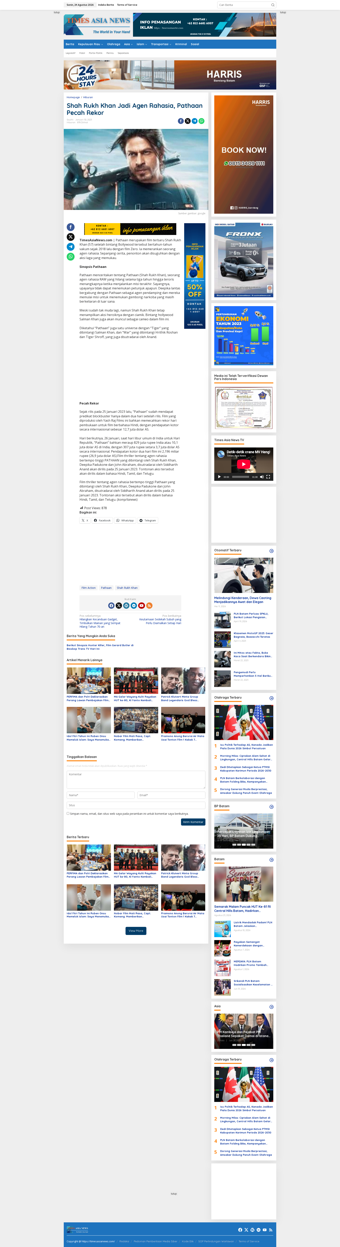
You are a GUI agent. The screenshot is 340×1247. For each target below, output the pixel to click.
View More (136, 931)
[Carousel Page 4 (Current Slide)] (248, 845)
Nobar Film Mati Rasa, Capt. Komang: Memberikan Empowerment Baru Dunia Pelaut (135, 737)
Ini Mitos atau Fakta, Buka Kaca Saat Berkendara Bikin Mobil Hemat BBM (252, 654)
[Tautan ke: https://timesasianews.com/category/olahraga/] (271, 698)
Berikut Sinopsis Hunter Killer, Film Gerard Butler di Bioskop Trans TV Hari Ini (100, 647)
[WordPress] (126, 605)
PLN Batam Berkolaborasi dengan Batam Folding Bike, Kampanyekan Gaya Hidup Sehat (243, 779)
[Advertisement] (49, 69)
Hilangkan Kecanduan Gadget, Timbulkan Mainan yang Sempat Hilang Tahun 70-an (99, 621)
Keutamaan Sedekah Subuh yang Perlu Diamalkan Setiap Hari (160, 619)
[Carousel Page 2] (239, 845)
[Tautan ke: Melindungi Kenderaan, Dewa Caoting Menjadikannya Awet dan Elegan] (243, 575)
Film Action (88, 588)
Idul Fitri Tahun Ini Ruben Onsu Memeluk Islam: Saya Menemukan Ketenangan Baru (88, 737)
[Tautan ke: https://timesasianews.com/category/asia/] (271, 1007)
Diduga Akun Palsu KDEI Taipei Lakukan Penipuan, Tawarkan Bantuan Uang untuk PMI (240, 1034)
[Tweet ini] (188, 121)
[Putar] (219, 477)
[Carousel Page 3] (244, 845)
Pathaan (106, 588)
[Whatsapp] (201, 121)
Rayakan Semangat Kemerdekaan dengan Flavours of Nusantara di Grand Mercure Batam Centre (253, 943)
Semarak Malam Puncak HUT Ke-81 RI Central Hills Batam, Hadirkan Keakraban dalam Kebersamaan (242, 909)
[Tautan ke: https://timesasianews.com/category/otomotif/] (271, 551)
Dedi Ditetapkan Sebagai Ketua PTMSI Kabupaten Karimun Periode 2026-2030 (245, 768)
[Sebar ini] (181, 121)
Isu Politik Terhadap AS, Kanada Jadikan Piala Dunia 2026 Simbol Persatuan (246, 746)
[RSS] (149, 605)
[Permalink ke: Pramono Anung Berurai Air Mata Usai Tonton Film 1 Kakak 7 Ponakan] (183, 719)
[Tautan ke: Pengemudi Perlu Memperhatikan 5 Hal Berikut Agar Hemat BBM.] (222, 678)
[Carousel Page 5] (253, 845)
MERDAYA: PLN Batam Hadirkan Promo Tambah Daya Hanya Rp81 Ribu (250, 963)
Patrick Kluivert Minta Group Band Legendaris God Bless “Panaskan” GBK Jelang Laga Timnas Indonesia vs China (180, 698)
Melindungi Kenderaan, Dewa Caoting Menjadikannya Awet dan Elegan (242, 600)
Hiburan (71, 122)
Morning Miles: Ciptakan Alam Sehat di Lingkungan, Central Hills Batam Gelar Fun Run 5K (245, 757)
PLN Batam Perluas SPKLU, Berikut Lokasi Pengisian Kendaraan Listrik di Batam (252, 615)
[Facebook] (111, 605)
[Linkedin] (134, 605)
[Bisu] (262, 477)
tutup (57, 12)
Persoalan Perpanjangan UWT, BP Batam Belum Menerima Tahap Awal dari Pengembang (243, 834)
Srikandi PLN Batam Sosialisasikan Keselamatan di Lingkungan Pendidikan (253, 982)
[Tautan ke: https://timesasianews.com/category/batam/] (271, 859)
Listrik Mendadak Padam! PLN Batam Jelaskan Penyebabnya (253, 924)
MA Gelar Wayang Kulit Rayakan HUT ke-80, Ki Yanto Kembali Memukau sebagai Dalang (135, 698)
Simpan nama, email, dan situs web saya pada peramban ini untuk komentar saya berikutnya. (129, 813)
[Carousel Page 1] (234, 845)
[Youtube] (141, 605)
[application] (243, 464)
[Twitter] (119, 605)
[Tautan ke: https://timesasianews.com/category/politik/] (271, 806)
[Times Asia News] (98, 24)
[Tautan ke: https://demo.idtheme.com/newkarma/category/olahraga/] (271, 1060)
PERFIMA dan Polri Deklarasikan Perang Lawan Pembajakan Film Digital (87, 698)
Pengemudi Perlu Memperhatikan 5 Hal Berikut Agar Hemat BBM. (253, 674)
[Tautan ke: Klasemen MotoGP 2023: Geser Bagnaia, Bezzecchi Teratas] (222, 639)
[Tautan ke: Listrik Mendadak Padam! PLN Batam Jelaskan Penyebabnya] (222, 928)
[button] (273, 5)
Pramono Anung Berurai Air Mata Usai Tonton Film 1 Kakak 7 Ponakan (182, 737)
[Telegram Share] (195, 121)
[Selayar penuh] (268, 477)
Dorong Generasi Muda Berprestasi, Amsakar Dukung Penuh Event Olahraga (246, 791)
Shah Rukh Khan (127, 588)
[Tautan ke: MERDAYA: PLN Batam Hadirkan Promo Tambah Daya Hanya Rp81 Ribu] (222, 967)
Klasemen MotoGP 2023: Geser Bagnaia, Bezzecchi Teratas (253, 635)
